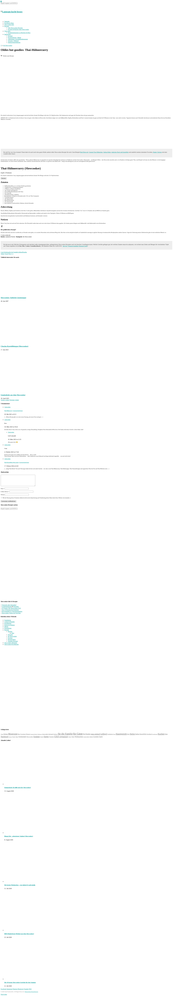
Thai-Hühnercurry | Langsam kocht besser (13, 410)
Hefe (128, 734)
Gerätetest (110, 734)
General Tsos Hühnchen (96, 152)
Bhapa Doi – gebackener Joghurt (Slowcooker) (18, 836)
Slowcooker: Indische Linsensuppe (13, 298)
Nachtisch (4, 736)
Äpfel (101, 737)
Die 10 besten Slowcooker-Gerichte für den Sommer (20, 982)
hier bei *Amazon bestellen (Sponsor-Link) (75, 246)
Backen (10, 631)
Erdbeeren (39, 734)
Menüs (6, 626)
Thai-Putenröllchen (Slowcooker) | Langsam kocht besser (16, 462)
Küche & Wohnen (9, 625)
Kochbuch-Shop (9, 23)
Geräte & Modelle (9, 622)
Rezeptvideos (12, 639)
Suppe (46, 736)
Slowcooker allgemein (10, 643)
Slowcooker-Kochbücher (11, 644)
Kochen (10, 638)
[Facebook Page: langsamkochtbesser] (86, 226)
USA (56, 736)
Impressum (7, 34)
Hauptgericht (121, 734)
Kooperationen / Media (14, 37)
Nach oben (4, 994)
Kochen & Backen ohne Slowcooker (18, 29)
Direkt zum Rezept (8, 56)
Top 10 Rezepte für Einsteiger (10, 610)
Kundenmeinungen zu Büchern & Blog (19, 33)
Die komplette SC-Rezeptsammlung (12, 611)
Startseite (6, 21)
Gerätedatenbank (7, 606)
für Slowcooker (7, 45)
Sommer (36, 736)
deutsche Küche (34, 734)
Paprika (25, 252)
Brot (13, 633)
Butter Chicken (157, 152)
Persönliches (7, 628)
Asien (2, 734)
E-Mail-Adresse (5, 491)
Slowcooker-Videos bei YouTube (11, 613)
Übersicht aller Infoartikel (9, 605)
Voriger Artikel (5, 400)
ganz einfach (95, 734)
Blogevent (12, 734)
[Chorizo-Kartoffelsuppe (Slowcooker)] (25, 343)
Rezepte (6, 26)
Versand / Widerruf (13, 41)
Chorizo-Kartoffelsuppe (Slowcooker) (14, 346)
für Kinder (86, 734)
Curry (2, 252)
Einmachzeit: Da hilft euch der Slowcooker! (17, 787)
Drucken (3, 178)
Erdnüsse (6, 252)
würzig (91, 736)
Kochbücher (7, 623)
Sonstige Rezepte (13, 641)
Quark (13, 736)
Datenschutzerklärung (14, 42)
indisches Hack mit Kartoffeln (119, 152)
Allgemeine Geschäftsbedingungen (18, 39)
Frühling (55, 734)
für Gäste (78, 733)
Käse (166, 734)
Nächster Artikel (14, 400)
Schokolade (22, 737)
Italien (137, 734)
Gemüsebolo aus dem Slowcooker (13, 395)
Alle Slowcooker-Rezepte (15, 28)
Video (72, 736)
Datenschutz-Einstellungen (31, 991)
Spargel (41, 736)
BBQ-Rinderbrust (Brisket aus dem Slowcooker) (19, 934)
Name (2, 488)
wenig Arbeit (86, 736)
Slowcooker (29, 736)
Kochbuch (149, 734)
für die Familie (13, 252)
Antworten (7, 407)
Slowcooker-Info (9, 24)
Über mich (7, 31)
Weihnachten (79, 737)
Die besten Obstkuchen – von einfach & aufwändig (19, 885)
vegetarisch (63, 736)
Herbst (132, 734)
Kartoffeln (143, 734)
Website (3, 494)
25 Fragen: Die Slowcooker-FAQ (11, 608)
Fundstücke (7, 620)
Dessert (28, 734)
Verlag (69, 736)
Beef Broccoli (84, 152)
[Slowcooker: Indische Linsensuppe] (23, 294)
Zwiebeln (96, 736)
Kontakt (10, 36)
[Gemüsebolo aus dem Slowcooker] (25, 391)
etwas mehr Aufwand (47, 734)
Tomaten (51, 736)
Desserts (10, 634)
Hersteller (16, 606)
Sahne (16, 736)
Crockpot (23, 734)
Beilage (6, 734)
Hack (114, 734)
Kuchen (161, 734)
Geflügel (20, 252)
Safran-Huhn (107, 152)
